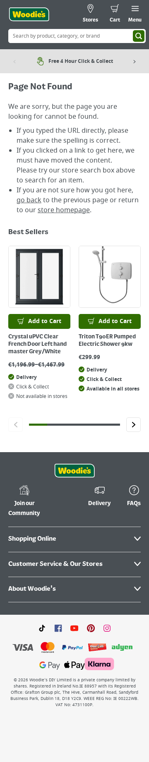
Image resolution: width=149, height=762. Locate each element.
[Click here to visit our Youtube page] (74, 628)
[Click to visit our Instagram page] (107, 628)
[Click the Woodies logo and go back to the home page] (29, 14)
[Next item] (134, 61)
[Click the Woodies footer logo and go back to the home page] (74, 470)
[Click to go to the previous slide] (15, 424)
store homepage (64, 210)
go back (29, 200)
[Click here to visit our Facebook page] (58, 628)
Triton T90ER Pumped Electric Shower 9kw (107, 340)
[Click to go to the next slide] (133, 424)
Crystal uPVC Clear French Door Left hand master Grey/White (37, 344)
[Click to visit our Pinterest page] (91, 628)
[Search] (139, 36)
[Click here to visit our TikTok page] (42, 628)
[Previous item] (14, 61)
